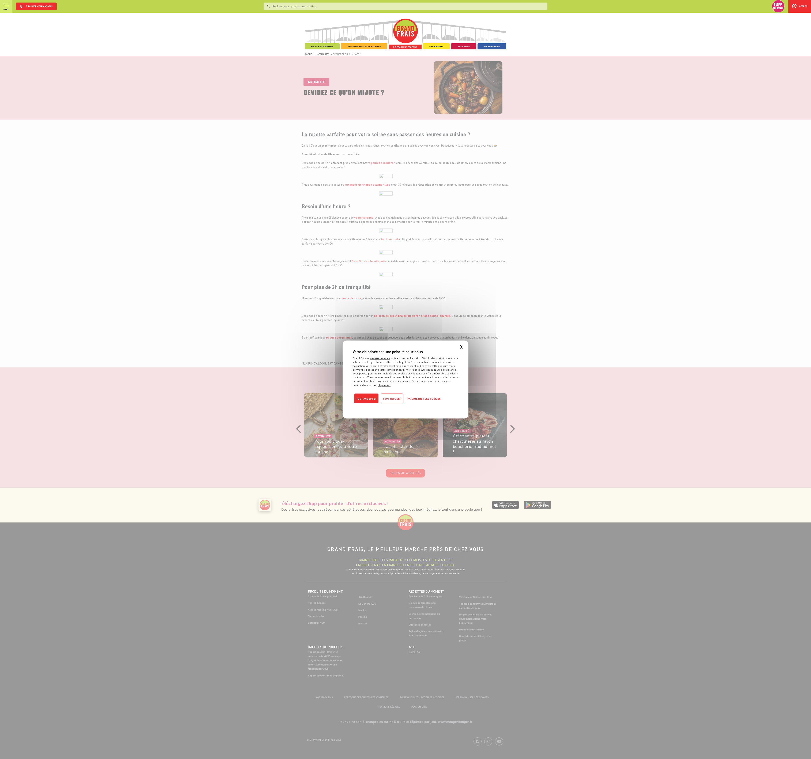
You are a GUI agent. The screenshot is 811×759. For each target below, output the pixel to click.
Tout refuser (392, 398)
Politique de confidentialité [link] (381, 407)
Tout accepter (366, 398)
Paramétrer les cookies (424, 398)
